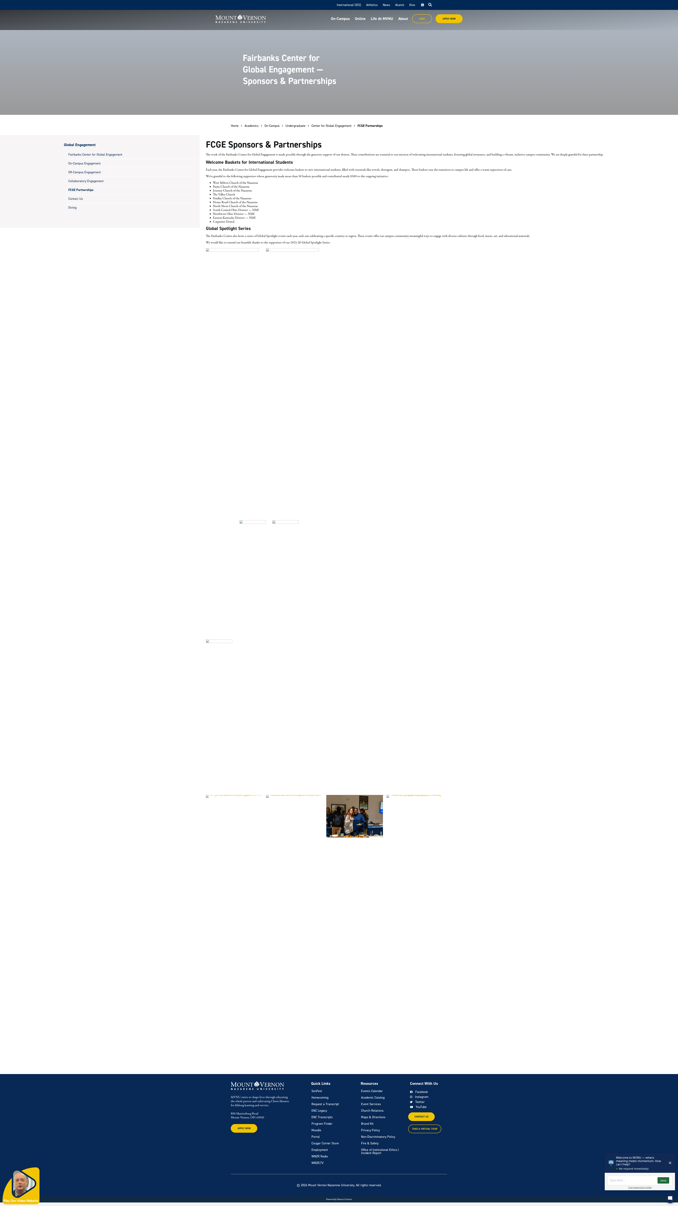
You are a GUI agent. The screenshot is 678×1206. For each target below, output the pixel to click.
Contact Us (75, 199)
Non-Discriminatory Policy (378, 1137)
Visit (422, 18)
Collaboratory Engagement (86, 181)
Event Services (371, 1104)
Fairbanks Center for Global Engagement (95, 154)
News (386, 5)
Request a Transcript (325, 1104)
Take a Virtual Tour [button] (424, 1129)
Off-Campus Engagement (84, 172)
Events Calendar (372, 1091)
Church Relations (372, 1110)
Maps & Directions (373, 1117)
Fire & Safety (370, 1143)
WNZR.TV (317, 1163)
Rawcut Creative (344, 1199)
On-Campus (340, 18)
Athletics (372, 5)
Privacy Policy (370, 1130)
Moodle (316, 1130)
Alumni (399, 5)
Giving (72, 207)
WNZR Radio (319, 1156)
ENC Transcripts (322, 1117)
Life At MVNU (382, 18)
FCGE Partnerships (80, 190)
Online (360, 18)
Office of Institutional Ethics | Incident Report (380, 1151)
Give (412, 5)
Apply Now (449, 18)
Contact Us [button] (422, 1116)
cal (422, 5)
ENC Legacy (319, 1110)
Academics (251, 126)
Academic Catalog (373, 1097)
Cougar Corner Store (325, 1143)
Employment (319, 1150)
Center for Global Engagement (331, 126)
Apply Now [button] (244, 1128)
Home (235, 126)
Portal (315, 1137)
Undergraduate (295, 126)
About (403, 18)
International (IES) (349, 5)
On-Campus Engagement (84, 163)
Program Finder (321, 1124)
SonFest (316, 1091)
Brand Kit (367, 1124)
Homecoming (319, 1097)
